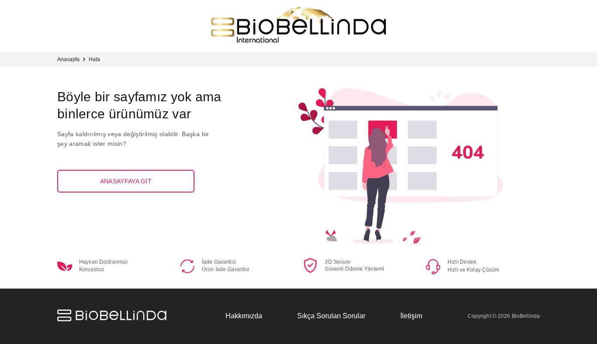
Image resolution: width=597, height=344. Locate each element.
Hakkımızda (244, 316)
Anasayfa (68, 59)
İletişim (411, 316)
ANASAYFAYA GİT (126, 181)
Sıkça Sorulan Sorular (331, 316)
